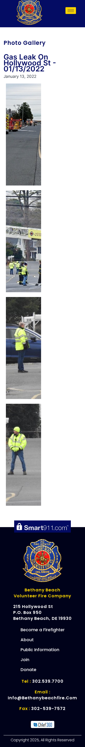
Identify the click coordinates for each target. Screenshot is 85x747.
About (27, 640)
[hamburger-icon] (70, 10)
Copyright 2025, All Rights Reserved (42, 740)
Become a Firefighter (43, 630)
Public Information (40, 650)
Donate (28, 670)
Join (25, 660)
